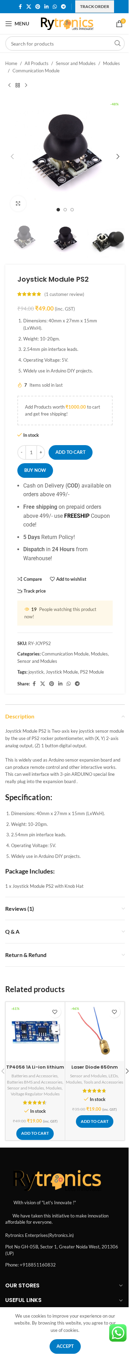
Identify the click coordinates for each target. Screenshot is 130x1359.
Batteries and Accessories (34, 1075)
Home (11, 63)
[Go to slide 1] (58, 209)
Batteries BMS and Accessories (34, 1082)
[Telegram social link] (63, 6)
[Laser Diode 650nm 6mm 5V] (95, 1031)
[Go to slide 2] (65, 209)
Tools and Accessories (103, 1082)
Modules (111, 63)
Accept (65, 1346)
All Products (37, 63)
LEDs (113, 1075)
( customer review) (64, 294)
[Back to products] (18, 85)
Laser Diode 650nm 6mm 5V (94, 1070)
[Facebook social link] (20, 6)
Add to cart (70, 452)
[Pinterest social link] (37, 6)
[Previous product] (9, 85)
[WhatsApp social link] (55, 6)
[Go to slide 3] (72, 209)
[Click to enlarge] (18, 203)
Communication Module (36, 70)
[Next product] (26, 85)
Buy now (35, 470)
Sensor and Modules (76, 63)
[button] (12, 156)
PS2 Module (92, 672)
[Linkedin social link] (46, 6)
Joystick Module (62, 672)
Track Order (94, 6)
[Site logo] (67, 23)
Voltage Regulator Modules (35, 1093)
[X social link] (28, 6)
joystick (36, 672)
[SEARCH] (117, 43)
